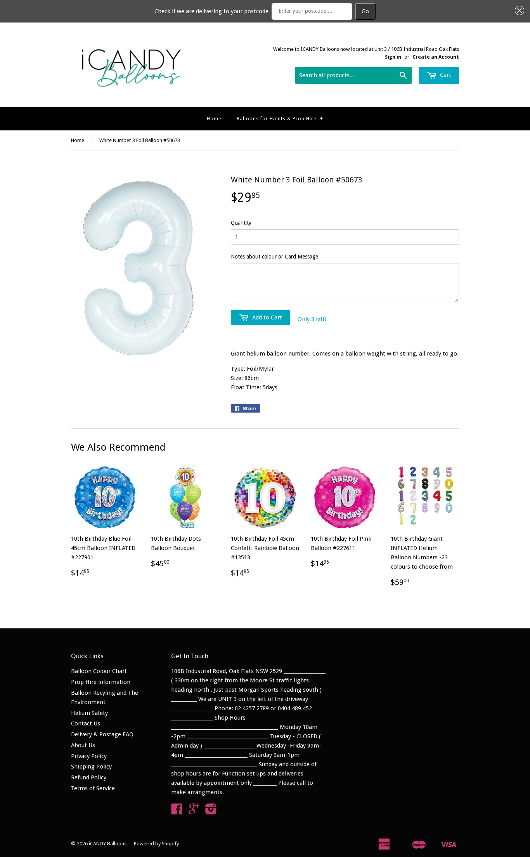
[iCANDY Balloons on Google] (194, 811)
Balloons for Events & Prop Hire (280, 118)
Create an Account (435, 57)
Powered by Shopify (156, 844)
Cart (444, 74)
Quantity (241, 223)
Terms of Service (93, 788)
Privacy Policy (89, 756)
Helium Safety (89, 713)
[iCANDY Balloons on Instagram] (211, 811)
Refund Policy (88, 777)
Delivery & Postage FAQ (102, 734)
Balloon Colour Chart (99, 671)
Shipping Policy (91, 766)
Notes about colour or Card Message (274, 256)
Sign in (393, 57)
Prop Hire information (100, 681)
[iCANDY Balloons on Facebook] (177, 811)
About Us (83, 745)
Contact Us (85, 723)
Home (214, 118)
